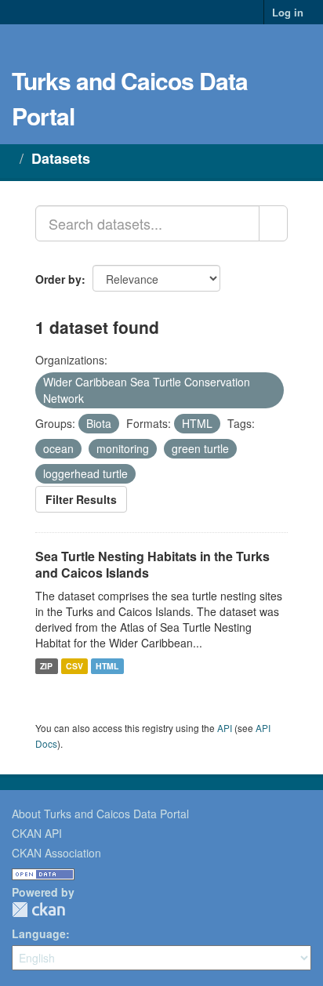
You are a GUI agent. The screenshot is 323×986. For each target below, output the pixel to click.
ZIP (46, 666)
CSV (74, 666)
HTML (107, 666)
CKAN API (37, 833)
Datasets (60, 158)
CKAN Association (56, 853)
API (224, 727)
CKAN (38, 909)
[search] (273, 223)
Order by (58, 279)
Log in (287, 12)
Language (39, 933)
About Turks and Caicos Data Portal (100, 813)
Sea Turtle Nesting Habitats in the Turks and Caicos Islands (152, 564)
